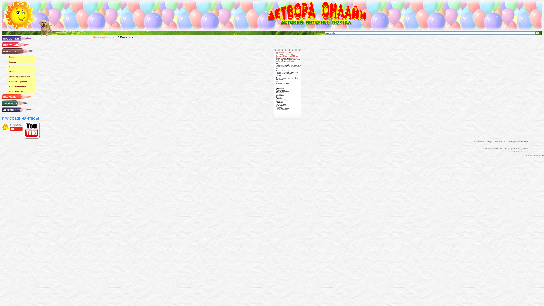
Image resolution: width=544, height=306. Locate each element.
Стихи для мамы (16, 91)
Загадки (12, 62)
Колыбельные (15, 67)
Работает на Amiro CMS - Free (535, 155)
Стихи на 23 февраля (18, 81)
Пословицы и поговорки (19, 77)
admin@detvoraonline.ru (518, 151)
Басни (11, 57)
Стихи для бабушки (17, 86)
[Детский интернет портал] (19, 15)
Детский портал (104, 37)
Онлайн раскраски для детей (518, 142)
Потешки (13, 72)
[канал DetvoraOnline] (31, 130)
